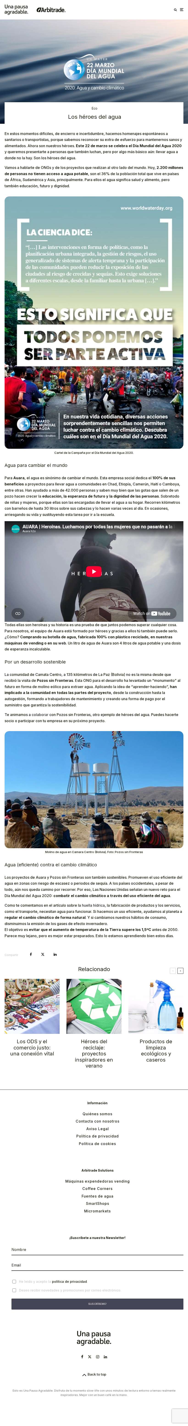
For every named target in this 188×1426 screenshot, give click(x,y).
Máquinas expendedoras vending (97, 1181)
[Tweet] (42, 954)
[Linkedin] (105, 1357)
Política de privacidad (97, 1136)
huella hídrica (93, 905)
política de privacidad (69, 1281)
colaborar (40, 714)
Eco (94, 108)
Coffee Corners (97, 1188)
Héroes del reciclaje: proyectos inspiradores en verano (94, 1053)
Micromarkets (97, 1211)
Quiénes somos (97, 1114)
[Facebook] (82, 1357)
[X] (90, 1357)
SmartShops (97, 1203)
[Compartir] (31, 954)
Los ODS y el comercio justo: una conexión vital (32, 1047)
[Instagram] (98, 1357)
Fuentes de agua (97, 1196)
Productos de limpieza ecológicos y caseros (156, 1050)
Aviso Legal (97, 1128)
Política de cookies (97, 1143)
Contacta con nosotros (97, 1121)
